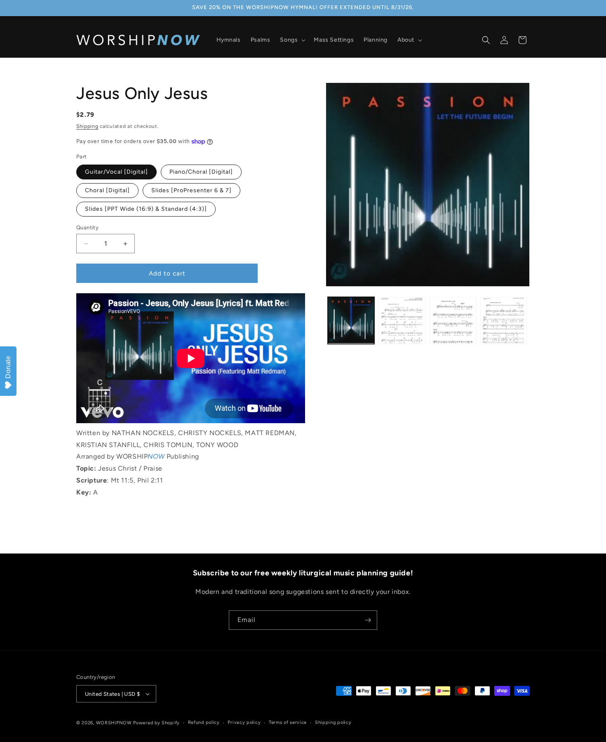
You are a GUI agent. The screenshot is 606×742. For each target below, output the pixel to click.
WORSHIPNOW (114, 723)
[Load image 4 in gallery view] (503, 320)
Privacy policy (244, 722)
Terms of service (288, 722)
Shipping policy (333, 722)
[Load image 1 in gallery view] (351, 320)
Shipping (87, 126)
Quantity (87, 227)
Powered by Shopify (156, 723)
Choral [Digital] (107, 190)
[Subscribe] (368, 620)
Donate (8, 367)
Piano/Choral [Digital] (201, 171)
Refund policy (204, 722)
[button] (292, 40)
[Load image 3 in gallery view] (453, 320)
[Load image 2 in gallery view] (401, 320)
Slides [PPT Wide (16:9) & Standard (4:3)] (146, 208)
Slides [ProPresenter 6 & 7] (191, 190)
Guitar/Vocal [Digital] (116, 171)
